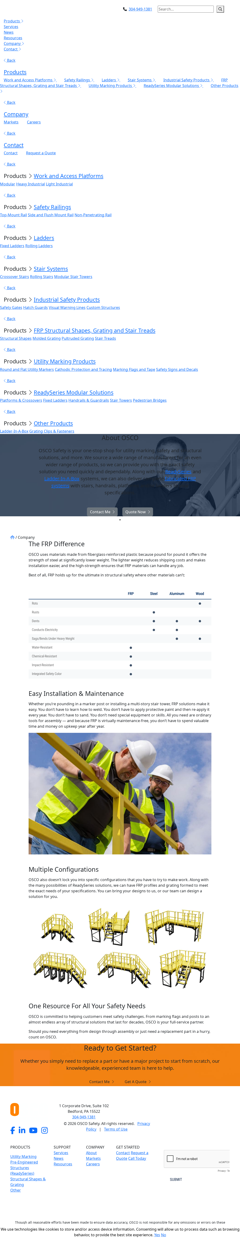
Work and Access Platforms (68, 176)
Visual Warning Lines (67, 307)
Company (16, 114)
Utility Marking (23, 1156)
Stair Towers (121, 400)
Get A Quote (135, 1081)
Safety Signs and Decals (177, 369)
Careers (34, 122)
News (9, 32)
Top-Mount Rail (13, 214)
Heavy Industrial (30, 184)
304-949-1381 (140, 9)
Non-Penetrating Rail (93, 214)
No (163, 1234)
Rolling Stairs (41, 276)
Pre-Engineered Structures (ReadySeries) (24, 1168)
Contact (13, 145)
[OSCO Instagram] (44, 1130)
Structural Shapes (16, 338)
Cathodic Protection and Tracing (83, 369)
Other (15, 1190)
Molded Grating (47, 338)
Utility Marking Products (65, 361)
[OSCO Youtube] (33, 1130)
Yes (157, 1234)
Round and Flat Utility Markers (27, 369)
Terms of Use (116, 1129)
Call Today (137, 1158)
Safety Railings (52, 207)
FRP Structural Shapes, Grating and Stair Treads (94, 330)
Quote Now (135, 511)
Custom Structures (103, 307)
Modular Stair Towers (73, 276)
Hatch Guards (35, 307)
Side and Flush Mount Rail (51, 214)
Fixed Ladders (12, 245)
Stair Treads (105, 338)
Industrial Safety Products (67, 299)
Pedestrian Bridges (150, 400)
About (91, 1152)
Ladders (44, 238)
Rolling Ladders (39, 245)
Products (15, 72)
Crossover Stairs (14, 276)
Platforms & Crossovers (21, 400)
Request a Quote (41, 152)
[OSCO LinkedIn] (22, 1130)
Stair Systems (51, 268)
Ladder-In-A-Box (14, 431)
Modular (7, 184)
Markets (11, 122)
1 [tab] (120, 519)
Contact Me (100, 511)
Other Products (53, 423)
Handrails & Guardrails (88, 400)
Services (11, 26)
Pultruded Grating (78, 338)
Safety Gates (11, 307)
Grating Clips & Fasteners (51, 431)
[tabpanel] (120, 475)
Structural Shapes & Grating (28, 1181)
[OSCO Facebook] (12, 1130)
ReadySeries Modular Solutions (73, 392)
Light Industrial (59, 184)
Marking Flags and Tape (134, 369)
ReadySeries (178, 471)
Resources (13, 37)
